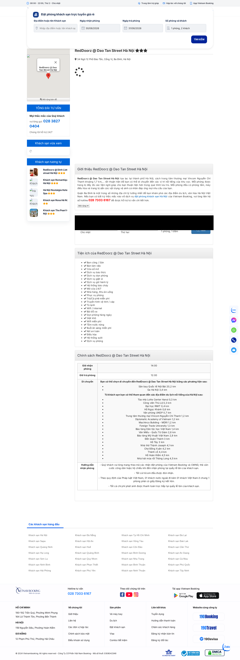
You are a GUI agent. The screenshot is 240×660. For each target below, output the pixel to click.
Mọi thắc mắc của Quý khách (47, 115)
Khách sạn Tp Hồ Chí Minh (136, 535)
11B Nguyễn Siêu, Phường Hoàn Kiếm (35, 627)
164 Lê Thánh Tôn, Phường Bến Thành (36, 616)
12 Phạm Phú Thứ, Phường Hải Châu (35, 638)
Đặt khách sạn (117, 627)
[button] (48, 76)
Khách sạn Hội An (84, 541)
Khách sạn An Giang (178, 553)
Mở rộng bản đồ (49, 99)
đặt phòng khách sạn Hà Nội (151, 196)
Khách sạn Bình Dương (134, 553)
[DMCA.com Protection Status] (214, 653)
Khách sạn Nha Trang (133, 558)
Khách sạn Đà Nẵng (85, 535)
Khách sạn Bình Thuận (133, 564)
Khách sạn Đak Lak (178, 541)
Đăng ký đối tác (159, 640)
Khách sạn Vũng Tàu (132, 541)
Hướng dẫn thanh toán (163, 620)
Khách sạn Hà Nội (38, 535)
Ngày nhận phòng (90, 20)
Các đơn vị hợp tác (78, 627)
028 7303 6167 (99, 200)
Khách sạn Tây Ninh (178, 570)
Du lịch (113, 620)
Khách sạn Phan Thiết (86, 564)
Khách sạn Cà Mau (178, 558)
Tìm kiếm (199, 39)
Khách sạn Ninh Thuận (133, 570)
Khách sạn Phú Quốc (179, 564)
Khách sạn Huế (83, 547)
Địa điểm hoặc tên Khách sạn (50, 20)
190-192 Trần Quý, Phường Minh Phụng (37, 612)
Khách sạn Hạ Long (39, 553)
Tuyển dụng (157, 614)
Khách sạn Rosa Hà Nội (56, 200)
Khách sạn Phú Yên (85, 570)
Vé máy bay (116, 614)
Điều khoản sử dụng (79, 640)
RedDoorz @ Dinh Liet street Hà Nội (55, 171)
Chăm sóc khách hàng (163, 627)
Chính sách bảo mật (78, 633)
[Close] (56, 62)
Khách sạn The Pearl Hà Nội (56, 212)
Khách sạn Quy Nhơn (86, 558)
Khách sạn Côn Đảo (132, 547)
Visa (112, 633)
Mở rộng (82, 205)
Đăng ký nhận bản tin (162, 633)
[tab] (45, 524)
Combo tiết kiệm (118, 640)
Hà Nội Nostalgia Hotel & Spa (56, 192)
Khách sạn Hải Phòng (40, 570)
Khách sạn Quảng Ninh (41, 547)
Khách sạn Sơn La (38, 558)
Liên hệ (72, 620)
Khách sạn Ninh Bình (39, 564)
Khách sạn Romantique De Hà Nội (57, 181)
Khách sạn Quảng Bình (87, 553)
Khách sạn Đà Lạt (177, 535)
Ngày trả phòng (131, 20)
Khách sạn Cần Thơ (178, 547)
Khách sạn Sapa (37, 541)
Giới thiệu (73, 614)
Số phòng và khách (176, 20)
